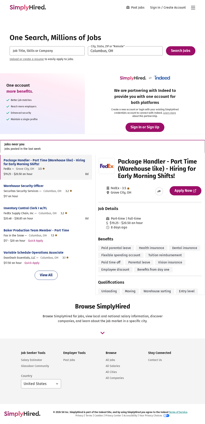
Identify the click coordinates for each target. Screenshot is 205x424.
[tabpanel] (102, 225)
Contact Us (155, 360)
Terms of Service (178, 412)
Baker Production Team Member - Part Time (36, 230)
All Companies (115, 378)
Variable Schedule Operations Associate (33, 252)
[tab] (102, 146)
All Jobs (110, 360)
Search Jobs (180, 50)
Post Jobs (137, 7)
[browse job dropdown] (102, 333)
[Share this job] (159, 191)
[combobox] (47, 50)
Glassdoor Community (35, 366)
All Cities (111, 372)
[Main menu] (193, 7)
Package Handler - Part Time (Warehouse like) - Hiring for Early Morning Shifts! (44, 162)
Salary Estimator (31, 360)
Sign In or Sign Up (145, 127)
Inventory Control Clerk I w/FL (25, 208)
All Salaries (113, 366)
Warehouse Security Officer (23, 186)
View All (46, 275)
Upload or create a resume (27, 59)
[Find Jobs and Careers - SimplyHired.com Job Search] (28, 8)
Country (26, 376)
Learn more (169, 113)
